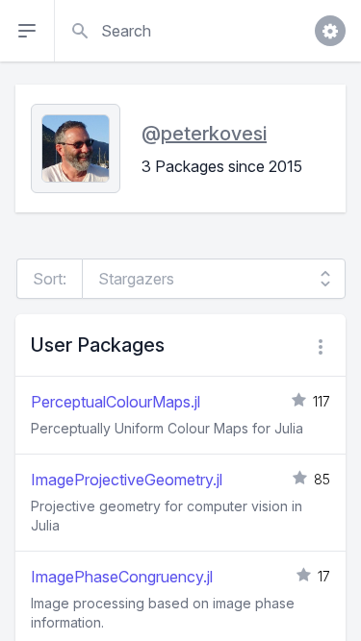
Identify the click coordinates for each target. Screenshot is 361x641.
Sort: (49, 278)
